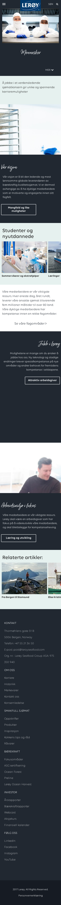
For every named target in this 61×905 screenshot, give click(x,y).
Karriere (9, 678)
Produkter (10, 725)
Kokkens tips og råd (17, 737)
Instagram (11, 853)
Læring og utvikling (18, 538)
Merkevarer (11, 690)
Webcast (10, 812)
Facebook (10, 847)
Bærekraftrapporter (16, 806)
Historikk (9, 684)
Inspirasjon (11, 731)
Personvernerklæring (30, 895)
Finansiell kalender (16, 825)
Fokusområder (13, 759)
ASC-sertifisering (14, 765)
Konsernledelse (14, 703)
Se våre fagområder (29, 323)
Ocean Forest (12, 772)
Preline (8, 778)
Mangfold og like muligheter (18, 209)
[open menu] (3, 4)
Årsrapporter (12, 800)
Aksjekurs (10, 819)
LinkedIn (9, 841)
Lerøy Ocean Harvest (17, 784)
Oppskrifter (11, 718)
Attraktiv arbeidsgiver (42, 380)
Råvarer (9, 743)
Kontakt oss (11, 696)
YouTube (9, 859)
